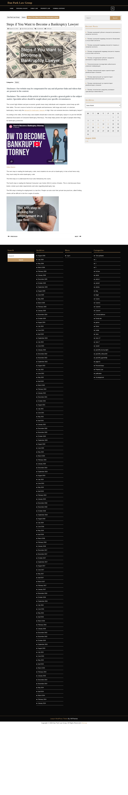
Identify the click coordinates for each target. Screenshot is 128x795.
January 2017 (42, 589)
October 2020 (42, 436)
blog (97, 291)
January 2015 (42, 676)
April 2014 (41, 691)
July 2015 (41, 652)
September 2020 (42, 440)
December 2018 (42, 503)
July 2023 (41, 342)
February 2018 (42, 542)
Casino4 (98, 310)
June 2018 (41, 526)
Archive (98, 271)
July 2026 (41, 259)
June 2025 (41, 295)
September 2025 (42, 287)
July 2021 (41, 408)
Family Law (34, 8)
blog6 (97, 295)
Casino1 (98, 302)
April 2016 (41, 617)
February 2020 (42, 460)
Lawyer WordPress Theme (59, 719)
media (97, 330)
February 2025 (42, 306)
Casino (98, 299)
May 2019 (41, 487)
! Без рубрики (100, 255)
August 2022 (41, 365)
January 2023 (42, 350)
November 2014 (42, 683)
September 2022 (42, 361)
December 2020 (42, 428)
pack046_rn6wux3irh (101, 354)
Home (11, 8)
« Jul (86, 141)
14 (108, 124)
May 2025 (41, 299)
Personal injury (100, 365)
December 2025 (42, 279)
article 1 (98, 279)
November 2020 (42, 432)
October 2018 (42, 511)
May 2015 (41, 660)
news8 (97, 346)
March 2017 (41, 581)
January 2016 (42, 628)
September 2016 (42, 601)
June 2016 (41, 609)
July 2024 (41, 326)
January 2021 (42, 424)
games (97, 322)
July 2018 (41, 522)
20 (103, 127)
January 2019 (42, 499)
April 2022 (41, 381)
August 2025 (41, 291)
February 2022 (42, 389)
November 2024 (42, 314)
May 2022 (41, 377)
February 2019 (42, 495)
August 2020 (41, 444)
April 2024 (41, 334)
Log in (68, 255)
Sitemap (84, 723)
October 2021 (42, 401)
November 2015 (42, 636)
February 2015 (42, 672)
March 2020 (41, 456)
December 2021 (42, 397)
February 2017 (42, 585)
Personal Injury (22, 8)
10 (88, 124)
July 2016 (41, 605)
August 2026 (41, 255)
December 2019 (42, 467)
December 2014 (42, 679)
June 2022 (41, 373)
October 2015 (42, 640)
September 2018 (42, 515)
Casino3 (98, 306)
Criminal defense (100, 314)
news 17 (98, 338)
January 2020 (42, 463)
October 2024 (42, 318)
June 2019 (41, 483)
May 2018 (41, 530)
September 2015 (42, 644)
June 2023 (41, 346)
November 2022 (42, 357)
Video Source (11, 167)
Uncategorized (100, 377)
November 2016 (42, 593)
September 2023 (42, 338)
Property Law (45, 8)
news (97, 334)
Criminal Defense (59, 8)
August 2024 (41, 322)
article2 (98, 283)
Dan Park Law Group (20, 2)
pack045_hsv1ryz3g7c (102, 350)
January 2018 (42, 546)
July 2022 (41, 369)
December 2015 (42, 632)
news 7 (98, 342)
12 (98, 124)
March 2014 (41, 695)
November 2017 (42, 554)
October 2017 (42, 558)
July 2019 (41, 479)
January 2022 (42, 393)
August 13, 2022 (13, 28)
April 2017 (41, 577)
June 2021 (41, 412)
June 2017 (41, 569)
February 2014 (42, 699)
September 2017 (42, 562)
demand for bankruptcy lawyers (34, 110)
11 (93, 124)
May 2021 (41, 416)
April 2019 (41, 491)
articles (98, 287)
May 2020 (41, 452)
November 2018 (42, 507)
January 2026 (42, 275)
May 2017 (41, 573)
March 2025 (41, 302)
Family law (99, 318)
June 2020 (41, 448)
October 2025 (42, 283)
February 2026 (42, 271)
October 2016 (42, 597)
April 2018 (41, 534)
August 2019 (41, 475)
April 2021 (41, 420)
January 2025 (42, 310)
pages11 (98, 361)
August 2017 (41, 566)
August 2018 (41, 518)
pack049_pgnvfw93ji (101, 357)
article (97, 275)
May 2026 (41, 263)
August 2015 (41, 648)
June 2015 (41, 656)
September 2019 (42, 471)
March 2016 (41, 621)
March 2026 (41, 267)
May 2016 (41, 613)
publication (99, 373)
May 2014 (41, 687)
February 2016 (42, 624)
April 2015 (41, 664)
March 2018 (41, 538)
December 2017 (42, 550)
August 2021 (41, 405)
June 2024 (41, 330)
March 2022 (41, 385)
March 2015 (41, 668)
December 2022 (42, 354)
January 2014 (42, 703)
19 (98, 127)
